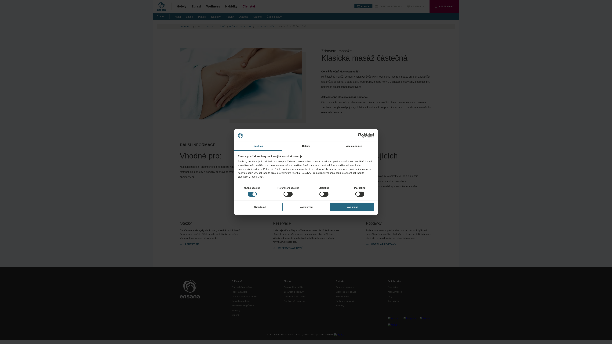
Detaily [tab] (306, 146)
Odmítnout (260, 207)
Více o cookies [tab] (354, 146)
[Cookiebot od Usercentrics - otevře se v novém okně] (360, 135)
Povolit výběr (306, 207)
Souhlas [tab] (258, 146)
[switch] (288, 194)
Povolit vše (352, 207)
